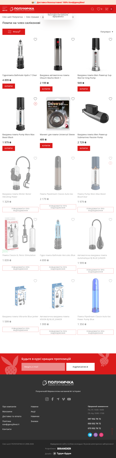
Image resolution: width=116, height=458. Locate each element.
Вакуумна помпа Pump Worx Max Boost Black (18, 136)
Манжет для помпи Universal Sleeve (57, 134)
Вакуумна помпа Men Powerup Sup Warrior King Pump (94, 76)
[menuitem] (9, 406)
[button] (99, 9)
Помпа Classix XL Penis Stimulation (19, 255)
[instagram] (47, 399)
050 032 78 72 (94, 423)
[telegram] (58, 399)
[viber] (96, 435)
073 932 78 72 (94, 428)
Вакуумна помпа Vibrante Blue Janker (20, 316)
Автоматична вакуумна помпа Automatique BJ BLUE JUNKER (92, 256)
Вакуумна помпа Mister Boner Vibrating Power (16, 195)
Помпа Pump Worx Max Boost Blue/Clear (92, 195)
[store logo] (22, 9)
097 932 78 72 (94, 418)
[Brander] (64, 449)
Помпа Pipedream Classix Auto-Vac (56, 194)
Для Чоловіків (49, 17)
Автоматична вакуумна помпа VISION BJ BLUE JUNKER (54, 318)
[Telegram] (90, 435)
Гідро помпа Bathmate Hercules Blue (57, 255)
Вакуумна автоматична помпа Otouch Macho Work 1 (54, 76)
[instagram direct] (101, 435)
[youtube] (69, 399)
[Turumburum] (62, 453)
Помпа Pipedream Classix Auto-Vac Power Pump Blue (94, 318)
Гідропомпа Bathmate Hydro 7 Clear (19, 75)
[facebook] (52, 399)
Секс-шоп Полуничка (12, 17)
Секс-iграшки (32, 17)
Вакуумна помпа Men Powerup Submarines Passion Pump (92, 136)
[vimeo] (63, 399)
